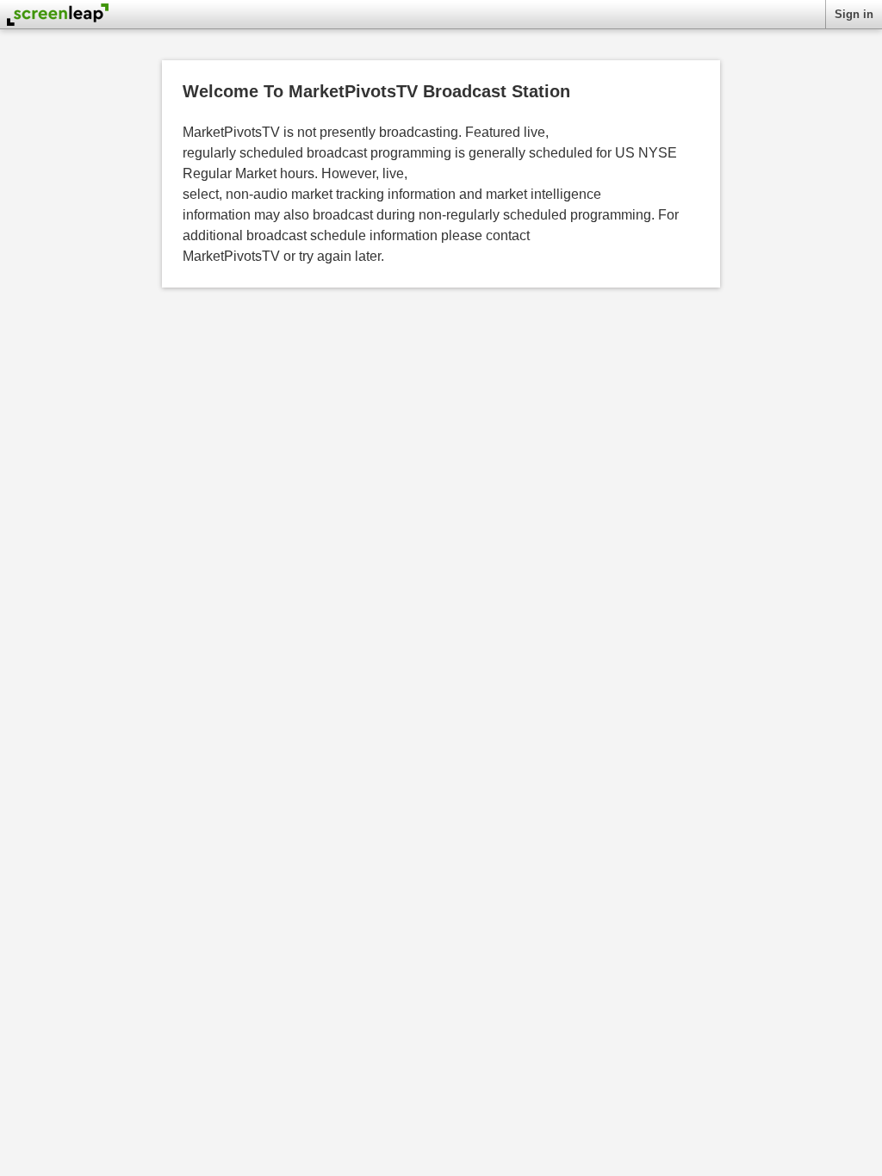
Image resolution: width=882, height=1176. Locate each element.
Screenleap (58, 17)
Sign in (854, 14)
